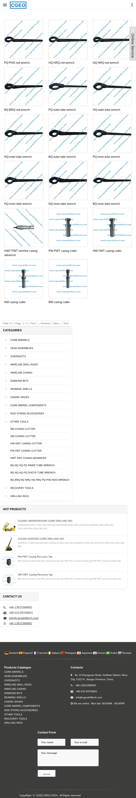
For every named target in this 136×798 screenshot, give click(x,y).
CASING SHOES (19, 397)
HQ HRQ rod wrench (62, 62)
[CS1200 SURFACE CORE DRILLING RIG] (9, 544)
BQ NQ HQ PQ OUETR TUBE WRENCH (32, 472)
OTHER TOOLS (19, 421)
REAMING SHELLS (21, 389)
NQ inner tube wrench (62, 203)
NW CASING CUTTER (22, 436)
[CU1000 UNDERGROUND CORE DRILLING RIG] (9, 526)
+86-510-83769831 (86, 691)
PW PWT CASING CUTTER (25, 450)
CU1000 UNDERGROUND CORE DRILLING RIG (45, 520)
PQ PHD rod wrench (17, 62)
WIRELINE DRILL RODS (24, 364)
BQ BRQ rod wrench (17, 109)
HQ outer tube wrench (106, 109)
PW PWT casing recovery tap (35, 556)
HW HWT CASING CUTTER (26, 443)
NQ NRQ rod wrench (106, 62)
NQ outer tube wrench (18, 156)
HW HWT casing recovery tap (35, 574)
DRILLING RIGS (19, 496)
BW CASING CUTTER (22, 428)
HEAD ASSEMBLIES (21, 348)
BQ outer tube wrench (62, 156)
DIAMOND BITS (19, 380)
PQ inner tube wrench (106, 156)
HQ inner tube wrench (18, 203)
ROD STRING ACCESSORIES (27, 413)
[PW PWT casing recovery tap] (9, 562)
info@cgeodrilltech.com (23, 618)
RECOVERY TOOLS (21, 488)
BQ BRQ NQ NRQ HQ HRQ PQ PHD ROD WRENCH (39, 479)
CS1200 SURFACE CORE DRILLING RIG (41, 538)
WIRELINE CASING (21, 372)
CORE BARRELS (20, 340)
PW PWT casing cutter (63, 250)
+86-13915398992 (20, 623)
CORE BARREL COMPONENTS (28, 405)
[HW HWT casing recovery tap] (9, 580)
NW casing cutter (15, 302)
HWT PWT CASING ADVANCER (28, 458)
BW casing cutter (59, 302)
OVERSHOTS (18, 356)
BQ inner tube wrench (106, 203)
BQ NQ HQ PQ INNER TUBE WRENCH (32, 465)
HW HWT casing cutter (107, 250)
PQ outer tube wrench (62, 109)
